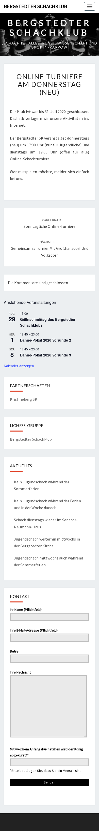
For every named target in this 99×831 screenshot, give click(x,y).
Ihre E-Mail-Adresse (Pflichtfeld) (34, 630)
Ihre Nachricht (20, 672)
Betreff (15, 651)
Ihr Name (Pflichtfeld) (26, 609)
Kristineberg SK (23, 399)
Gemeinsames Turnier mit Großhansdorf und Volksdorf (49, 248)
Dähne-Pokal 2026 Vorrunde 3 (45, 354)
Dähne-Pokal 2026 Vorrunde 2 (45, 340)
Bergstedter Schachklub (35, 6)
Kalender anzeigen (19, 365)
